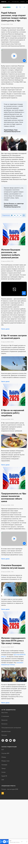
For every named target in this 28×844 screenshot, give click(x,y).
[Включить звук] (24, 293)
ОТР (2, 780)
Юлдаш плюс (5, 761)
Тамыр (3, 768)
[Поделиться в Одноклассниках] (17, 215)
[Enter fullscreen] (26, 841)
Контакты (4, 724)
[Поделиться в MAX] (11, 215)
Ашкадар (4, 764)
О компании (5, 716)
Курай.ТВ (4, 776)
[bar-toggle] (24, 7)
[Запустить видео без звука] (24, 60)
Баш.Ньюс (4, 712)
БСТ (9, 1)
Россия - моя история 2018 (9, 789)
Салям (3, 772)
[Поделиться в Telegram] (20, 215)
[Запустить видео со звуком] (14, 55)
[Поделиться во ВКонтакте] (14, 215)
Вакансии (4, 720)
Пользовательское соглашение (11, 727)
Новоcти (3, 1)
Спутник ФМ (15, 1)
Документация (5, 731)
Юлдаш (23, 1)
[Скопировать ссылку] (23, 215)
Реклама (4, 735)
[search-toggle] (20, 7)
